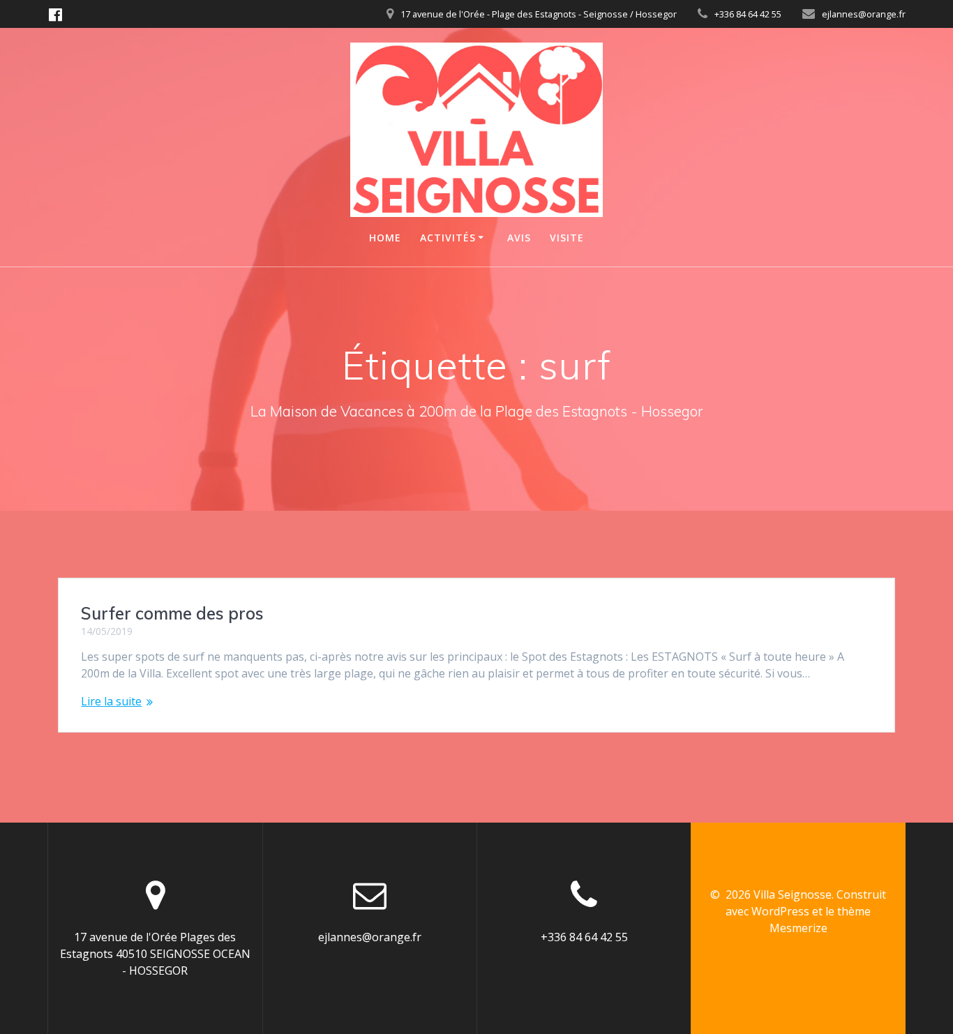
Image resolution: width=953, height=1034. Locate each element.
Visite (567, 237)
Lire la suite (111, 701)
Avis (519, 237)
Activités (448, 237)
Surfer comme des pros (172, 613)
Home (385, 237)
